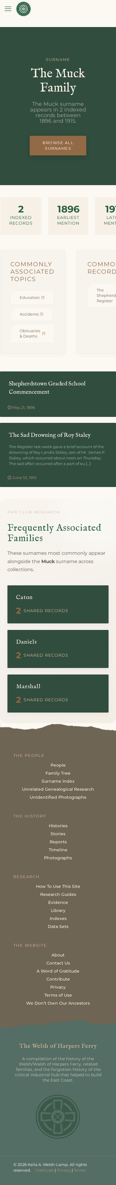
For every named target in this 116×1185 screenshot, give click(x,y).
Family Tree (58, 773)
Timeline (58, 849)
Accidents (31, 314)
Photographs (58, 858)
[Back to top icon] (104, 1173)
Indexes (58, 918)
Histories (58, 825)
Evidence (58, 902)
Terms (79, 1170)
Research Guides (58, 894)
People (58, 765)
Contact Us (58, 963)
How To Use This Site (58, 886)
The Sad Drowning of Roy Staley (50, 435)
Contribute (58, 979)
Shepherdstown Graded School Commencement (47, 388)
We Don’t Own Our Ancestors (58, 1003)
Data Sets (58, 926)
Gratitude (44, 1170)
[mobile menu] (8, 9)
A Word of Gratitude (58, 971)
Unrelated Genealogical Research (58, 789)
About (58, 955)
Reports (58, 841)
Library (58, 910)
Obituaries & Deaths (33, 333)
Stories (58, 833)
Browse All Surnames (58, 145)
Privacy (58, 987)
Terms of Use (58, 995)
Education (32, 297)
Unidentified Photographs (58, 797)
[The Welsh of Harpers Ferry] (23, 8)
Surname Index (58, 781)
